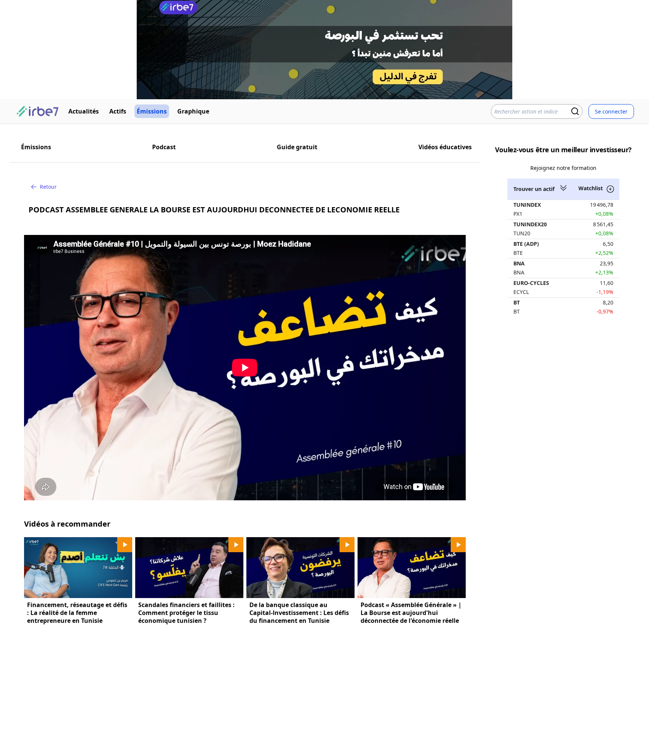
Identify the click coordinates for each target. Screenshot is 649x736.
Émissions (152, 111)
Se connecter (611, 111)
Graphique (193, 111)
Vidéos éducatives (445, 147)
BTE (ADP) (526, 243)
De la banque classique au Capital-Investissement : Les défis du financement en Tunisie (299, 613)
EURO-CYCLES (531, 282)
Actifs (117, 111)
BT (516, 302)
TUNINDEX (527, 204)
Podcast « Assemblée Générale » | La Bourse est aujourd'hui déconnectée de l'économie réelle (411, 613)
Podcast (164, 147)
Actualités (83, 111)
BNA (519, 263)
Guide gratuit (297, 147)
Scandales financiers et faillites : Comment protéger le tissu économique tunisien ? (186, 613)
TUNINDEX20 (530, 224)
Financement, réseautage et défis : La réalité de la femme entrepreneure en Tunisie (77, 613)
